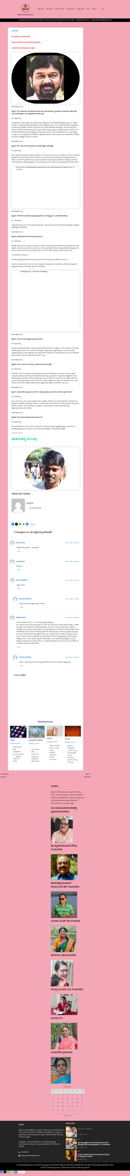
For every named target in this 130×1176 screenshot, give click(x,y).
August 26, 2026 (83, 1147)
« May (66, 1116)
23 (63, 1106)
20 (82, 1103)
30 (63, 1110)
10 (67, 1099)
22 (58, 1106)
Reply (18, 551)
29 (58, 1110)
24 (67, 1106)
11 (72, 1099)
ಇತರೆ (88, 9)
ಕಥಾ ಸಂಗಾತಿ (49, 9)
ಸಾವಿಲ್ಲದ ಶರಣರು (88, 1129)
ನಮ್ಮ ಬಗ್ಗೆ (94, 9)
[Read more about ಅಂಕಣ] (55, 731)
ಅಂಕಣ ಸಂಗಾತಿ (70, 9)
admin (30, 503)
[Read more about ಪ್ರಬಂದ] (73, 731)
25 (72, 1106)
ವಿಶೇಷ (12, 740)
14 (53, 1103)
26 (77, 1106)
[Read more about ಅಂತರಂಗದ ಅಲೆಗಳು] (37, 732)
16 (63, 1103)
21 (53, 1106)
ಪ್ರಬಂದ (67, 739)
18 (72, 1103)
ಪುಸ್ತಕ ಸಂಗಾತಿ (80, 9)
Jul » (70, 1116)
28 (53, 1110)
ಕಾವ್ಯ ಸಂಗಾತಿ (40, 9)
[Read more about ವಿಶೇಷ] (18, 732)
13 (82, 1099)
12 (77, 1099)
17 (67, 1103)
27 (82, 1106)
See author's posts (35, 508)
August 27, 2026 (83, 1134)
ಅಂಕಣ (49, 738)
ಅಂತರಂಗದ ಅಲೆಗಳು (36, 740)
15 (58, 1103)
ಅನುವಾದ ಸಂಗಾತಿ (59, 9)
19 (77, 1103)
